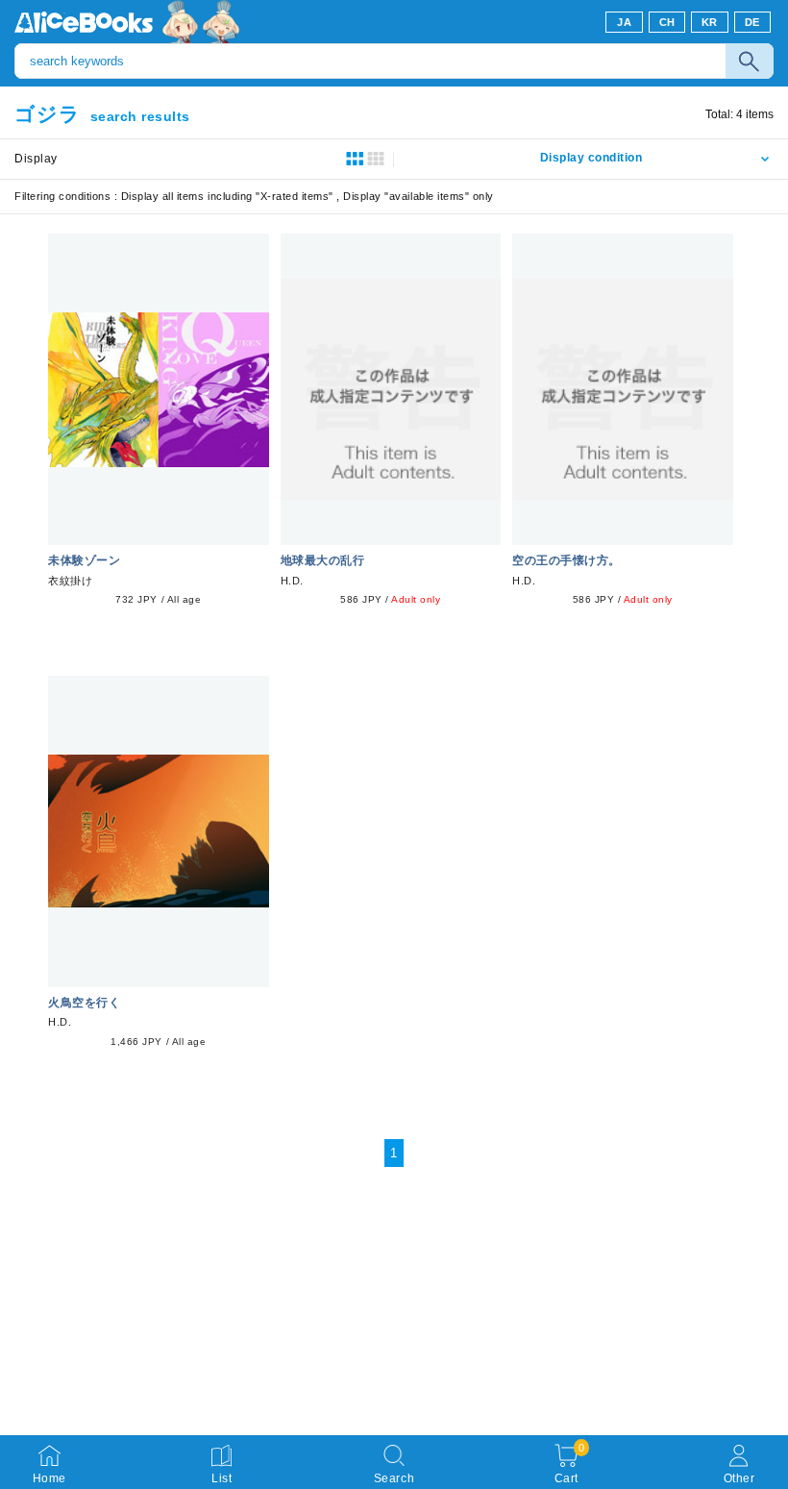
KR (710, 22)
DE (752, 22)
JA (624, 22)
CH (667, 22)
